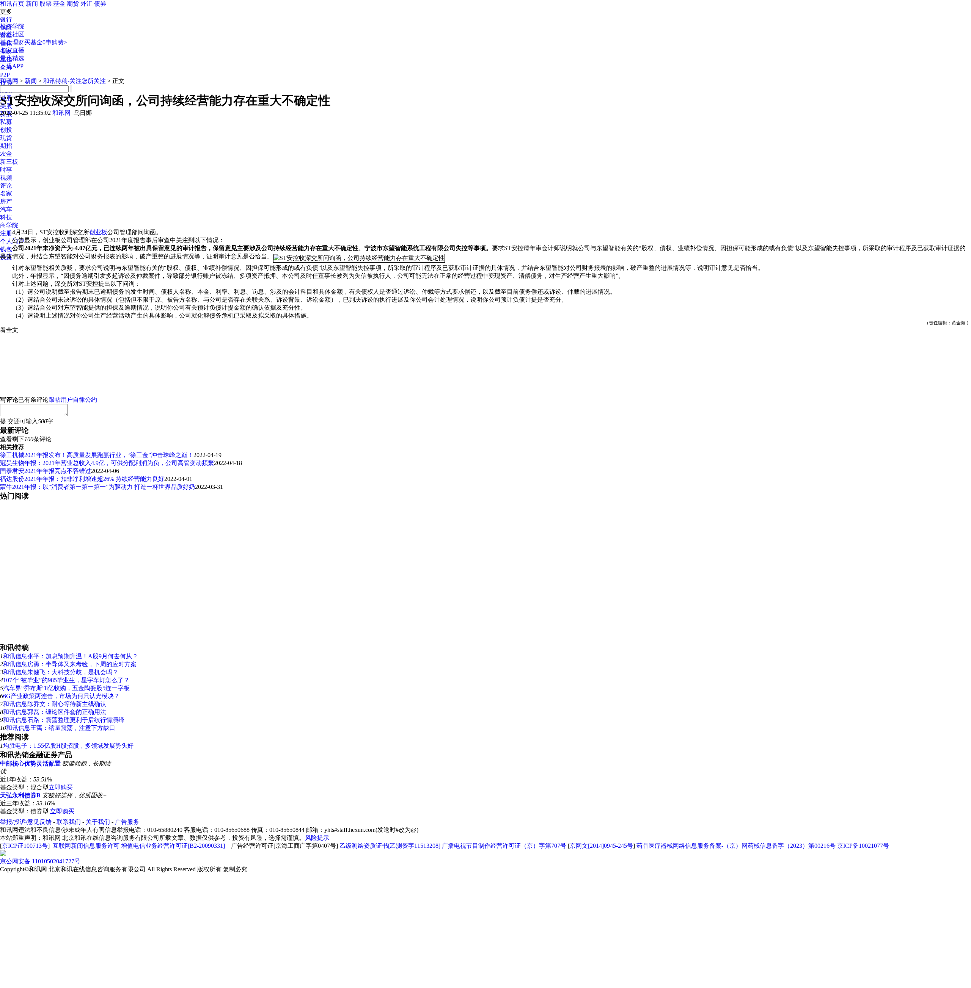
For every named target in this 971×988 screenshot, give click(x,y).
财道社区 (12, 34)
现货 (6, 138)
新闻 (32, 3)
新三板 (9, 161)
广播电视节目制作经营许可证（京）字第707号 (504, 845)
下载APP (12, 66)
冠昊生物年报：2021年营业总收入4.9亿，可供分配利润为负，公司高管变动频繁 (107, 463)
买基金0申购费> (45, 42)
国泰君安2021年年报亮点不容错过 (45, 471)
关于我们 (98, 822)
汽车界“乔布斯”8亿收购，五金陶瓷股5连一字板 (66, 688)
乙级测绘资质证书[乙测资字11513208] (389, 845)
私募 (6, 122)
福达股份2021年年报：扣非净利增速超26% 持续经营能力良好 (82, 479)
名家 (6, 193)
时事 (6, 169)
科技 (6, 217)
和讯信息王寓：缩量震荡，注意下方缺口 (60, 728)
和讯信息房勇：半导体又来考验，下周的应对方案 (70, 664)
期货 (73, 3)
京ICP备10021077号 (863, 845)
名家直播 (12, 50)
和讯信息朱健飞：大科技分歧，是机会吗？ (60, 672)
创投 (6, 130)
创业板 (98, 232)
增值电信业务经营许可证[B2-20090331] (173, 845)
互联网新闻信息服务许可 (86, 845)
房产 (6, 201)
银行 (6, 19)
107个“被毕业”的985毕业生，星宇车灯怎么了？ (66, 680)
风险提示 (317, 838)
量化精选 (12, 58)
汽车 (6, 209)
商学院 (9, 225)
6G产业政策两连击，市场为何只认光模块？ (61, 696)
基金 (59, 3)
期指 (6, 145)
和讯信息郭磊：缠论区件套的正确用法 (54, 712)
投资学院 (12, 26)
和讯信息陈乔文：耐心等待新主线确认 (54, 704)
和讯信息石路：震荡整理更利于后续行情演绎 (63, 720)
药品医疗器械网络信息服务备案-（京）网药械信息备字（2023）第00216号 (736, 845)
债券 (100, 3)
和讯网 (9, 81)
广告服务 (127, 822)
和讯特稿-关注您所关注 (74, 81)
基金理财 (12, 42)
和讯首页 (12, 3)
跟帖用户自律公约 (73, 399)
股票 (45, 3)
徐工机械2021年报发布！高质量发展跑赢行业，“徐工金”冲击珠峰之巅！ (96, 455)
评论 (6, 185)
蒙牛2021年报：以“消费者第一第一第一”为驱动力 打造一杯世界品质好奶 (97, 487)
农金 (6, 153)
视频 (6, 177)
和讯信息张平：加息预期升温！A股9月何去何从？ (70, 656)
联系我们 (69, 822)
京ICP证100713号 (25, 845)
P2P (5, 75)
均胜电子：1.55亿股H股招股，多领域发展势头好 (68, 745)
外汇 (86, 3)
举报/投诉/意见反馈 (26, 822)
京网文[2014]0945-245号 (601, 845)
